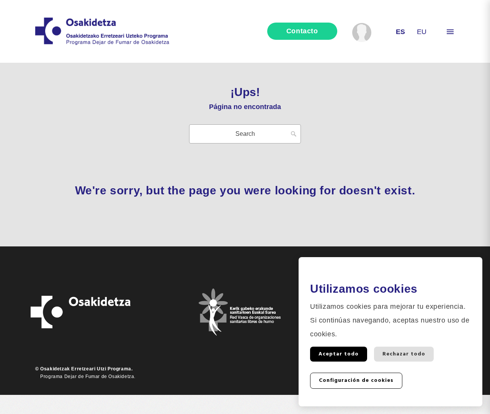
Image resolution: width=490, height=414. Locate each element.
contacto (302, 31)
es (400, 32)
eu (422, 32)
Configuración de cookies (356, 380)
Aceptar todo (338, 354)
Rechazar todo (403, 354)
